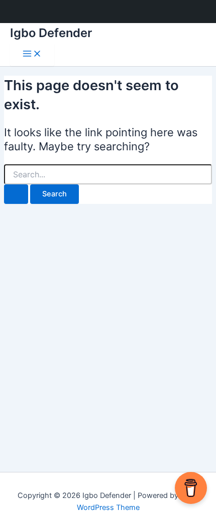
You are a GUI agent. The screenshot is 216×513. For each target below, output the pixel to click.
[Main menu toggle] (32, 54)
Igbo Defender (51, 33)
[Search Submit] (16, 194)
